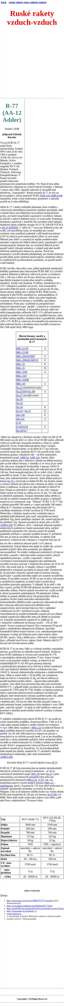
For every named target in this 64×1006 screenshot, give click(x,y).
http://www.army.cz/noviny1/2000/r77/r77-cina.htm (30, 900)
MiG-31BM (22, 379)
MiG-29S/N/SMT (25, 356)
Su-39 (31, 391)
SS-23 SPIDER (10, 227)
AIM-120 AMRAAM (51, 195)
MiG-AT (20, 383)
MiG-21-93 (22, 348)
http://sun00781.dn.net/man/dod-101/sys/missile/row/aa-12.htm (35, 908)
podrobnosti (6, 785)
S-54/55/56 (22, 426)
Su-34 (19, 407)
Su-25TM (21, 391)
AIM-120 (35, 457)
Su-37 (28, 411)
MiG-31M (21, 372)
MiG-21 (49, 782)
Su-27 (19, 395)
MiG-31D (21, 375)
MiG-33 (20, 364)
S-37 (18, 422)
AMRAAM (6, 525)
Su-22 (19, 387)
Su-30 (19, 399)
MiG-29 (35, 774)
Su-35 (19, 411)
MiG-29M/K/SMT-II (27, 360)
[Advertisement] (32, 63)
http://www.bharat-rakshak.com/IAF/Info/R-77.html (29, 906)
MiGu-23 (36, 727)
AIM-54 (24, 457)
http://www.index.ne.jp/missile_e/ (22, 911)
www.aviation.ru (14, 913)
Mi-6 (2, 730)
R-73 (54, 762)
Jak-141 (20, 419)
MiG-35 (20, 368)
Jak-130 (20, 415)
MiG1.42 (32, 779)
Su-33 (19, 403)
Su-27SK (52, 794)
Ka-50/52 (21, 430)
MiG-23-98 (22, 352)
